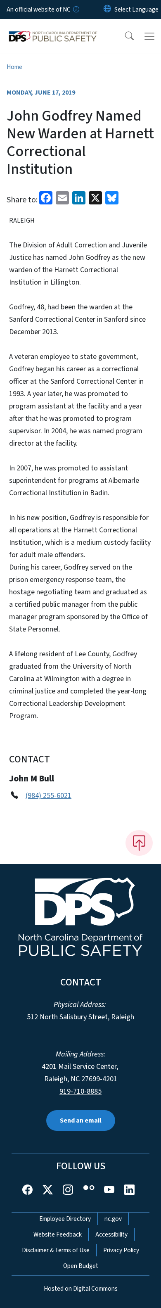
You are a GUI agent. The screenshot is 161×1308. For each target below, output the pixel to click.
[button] (124, 36)
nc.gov (113, 1218)
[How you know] (75, 9)
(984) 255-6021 (48, 795)
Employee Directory (65, 1218)
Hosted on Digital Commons (81, 1288)
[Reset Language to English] (107, 9)
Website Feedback (57, 1234)
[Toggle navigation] (149, 36)
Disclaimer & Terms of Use (56, 1250)
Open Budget (80, 1265)
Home (14, 66)
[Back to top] (139, 843)
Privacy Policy (121, 1250)
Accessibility (111, 1234)
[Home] (53, 28)
